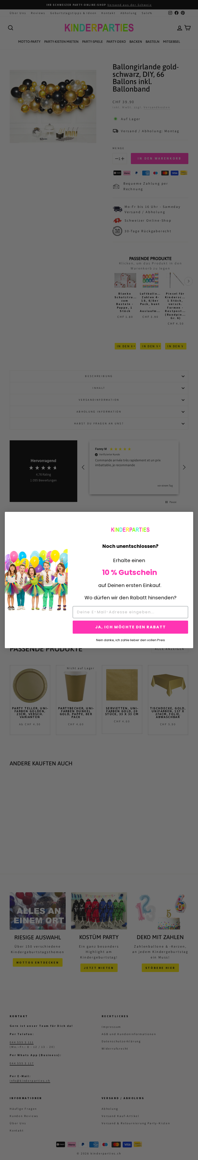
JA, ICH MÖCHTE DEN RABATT (130, 627)
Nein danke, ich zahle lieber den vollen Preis (130, 639)
